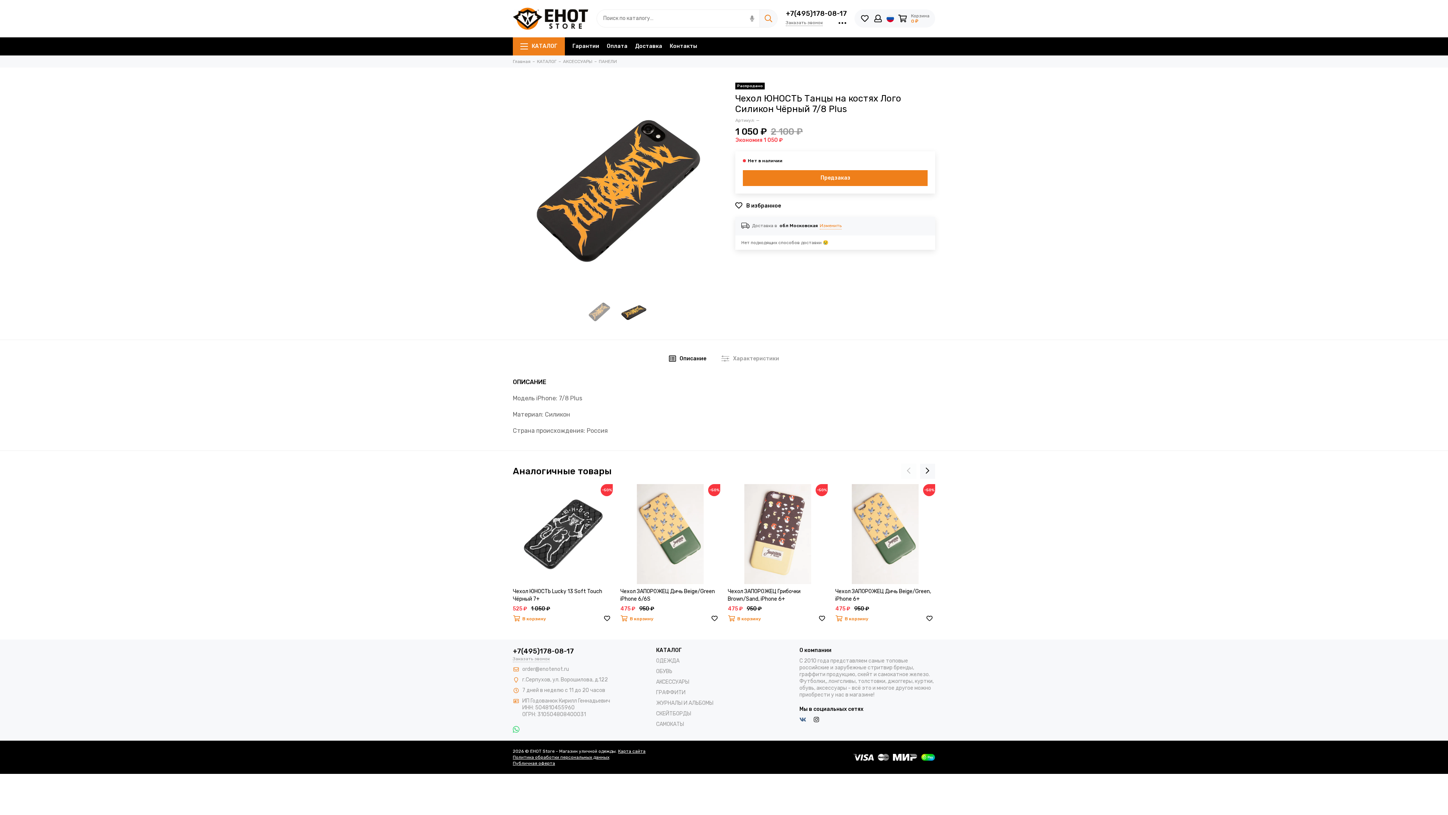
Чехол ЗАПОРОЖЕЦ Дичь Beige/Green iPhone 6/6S (667, 595)
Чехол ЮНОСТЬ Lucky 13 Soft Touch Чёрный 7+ (557, 595)
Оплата (617, 46)
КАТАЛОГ (544, 46)
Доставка (648, 46)
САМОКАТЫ (670, 724)
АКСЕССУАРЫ (672, 682)
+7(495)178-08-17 (816, 13)
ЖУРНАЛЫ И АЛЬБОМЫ (684, 703)
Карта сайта (632, 751)
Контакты (683, 46)
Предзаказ (835, 178)
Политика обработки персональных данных (561, 757)
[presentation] (908, 471)
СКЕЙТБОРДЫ (673, 713)
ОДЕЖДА (668, 661)
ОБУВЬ (664, 671)
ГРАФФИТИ (671, 692)
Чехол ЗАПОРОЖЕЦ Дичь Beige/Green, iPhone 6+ (883, 595)
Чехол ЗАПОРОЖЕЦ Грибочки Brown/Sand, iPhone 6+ (764, 595)
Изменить (831, 225)
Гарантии (585, 46)
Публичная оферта (534, 763)
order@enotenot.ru (545, 669)
